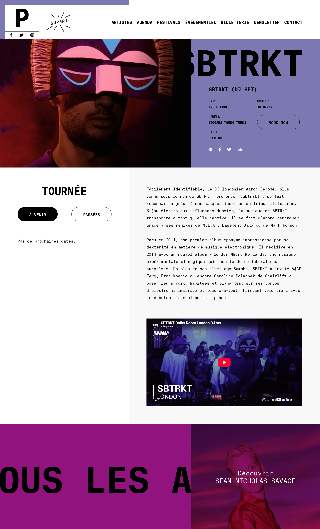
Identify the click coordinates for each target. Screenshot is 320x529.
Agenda (144, 22)
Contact (293, 22)
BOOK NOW (278, 122)
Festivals (168, 22)
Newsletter (267, 22)
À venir (37, 214)
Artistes (121, 22)
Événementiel (200, 22)
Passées (91, 214)
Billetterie (235, 22)
